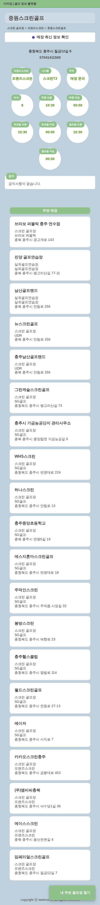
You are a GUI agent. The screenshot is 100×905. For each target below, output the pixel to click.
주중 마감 (74, 97)
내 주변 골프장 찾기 (75, 893)
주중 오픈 (47, 97)
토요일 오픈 (20, 124)
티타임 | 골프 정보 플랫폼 (20, 3)
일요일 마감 (48, 151)
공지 (11, 176)
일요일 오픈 (75, 124)
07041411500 (50, 57)
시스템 (45, 70)
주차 (71, 70)
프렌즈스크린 (21, 70)
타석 (16, 97)
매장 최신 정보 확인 (53, 37)
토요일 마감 (48, 124)
